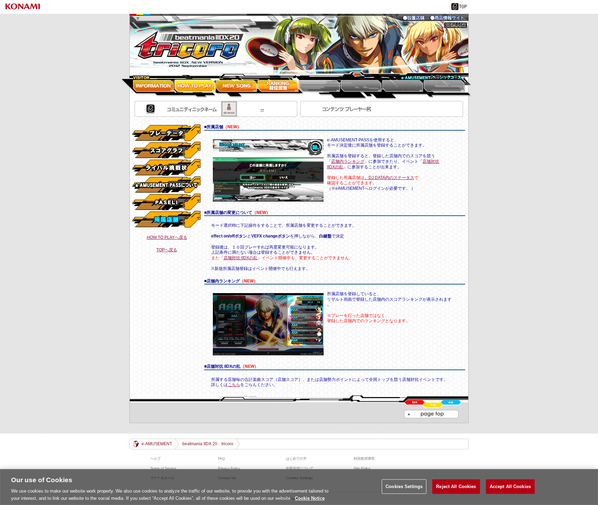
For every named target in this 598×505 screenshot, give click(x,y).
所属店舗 (166, 219)
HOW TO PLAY (195, 84)
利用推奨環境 (364, 458)
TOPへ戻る (166, 249)
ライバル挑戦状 (166, 167)
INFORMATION (151, 84)
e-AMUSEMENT (157, 443)
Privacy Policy (229, 468)
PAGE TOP (431, 414)
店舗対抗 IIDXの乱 (240, 257)
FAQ (221, 458)
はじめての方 (296, 458)
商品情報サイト (446, 18)
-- (213, 109)
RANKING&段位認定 (278, 84)
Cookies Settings (404, 486)
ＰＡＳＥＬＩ (166, 202)
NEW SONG (236, 84)
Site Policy (362, 468)
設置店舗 (414, 18)
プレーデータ (166, 133)
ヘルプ (155, 458)
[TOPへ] (299, 44)
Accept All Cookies (510, 486)
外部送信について (300, 468)
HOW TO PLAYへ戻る (167, 237)
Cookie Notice (310, 498)
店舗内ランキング (347, 161)
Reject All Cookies (456, 486)
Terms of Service (163, 468)
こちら (234, 384)
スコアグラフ (166, 150)
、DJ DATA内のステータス (389, 177)
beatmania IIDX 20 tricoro (207, 443)
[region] (299, 487)
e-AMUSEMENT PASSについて (166, 185)
